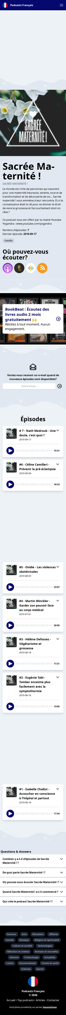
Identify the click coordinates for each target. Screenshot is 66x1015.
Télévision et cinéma (18, 951)
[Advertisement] (33, 43)
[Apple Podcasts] (7, 268)
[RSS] (42, 268)
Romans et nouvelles (46, 951)
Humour (11, 934)
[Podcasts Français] (33, 981)
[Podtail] (19, 268)
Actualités (49, 957)
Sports (40, 968)
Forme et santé (50, 963)
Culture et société (22, 945)
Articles (40, 1000)
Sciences (26, 968)
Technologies (45, 945)
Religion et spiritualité (47, 939)
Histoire (14, 957)
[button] (61, 5)
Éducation (37, 934)
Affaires (53, 934)
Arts (24, 934)
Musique (24, 939)
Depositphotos (50, 1007)
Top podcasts (25, 1000)
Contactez (53, 1000)
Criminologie (31, 957)
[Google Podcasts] (31, 268)
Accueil (11, 1000)
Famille (8, 240)
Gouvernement (27, 963)
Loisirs (9, 963)
